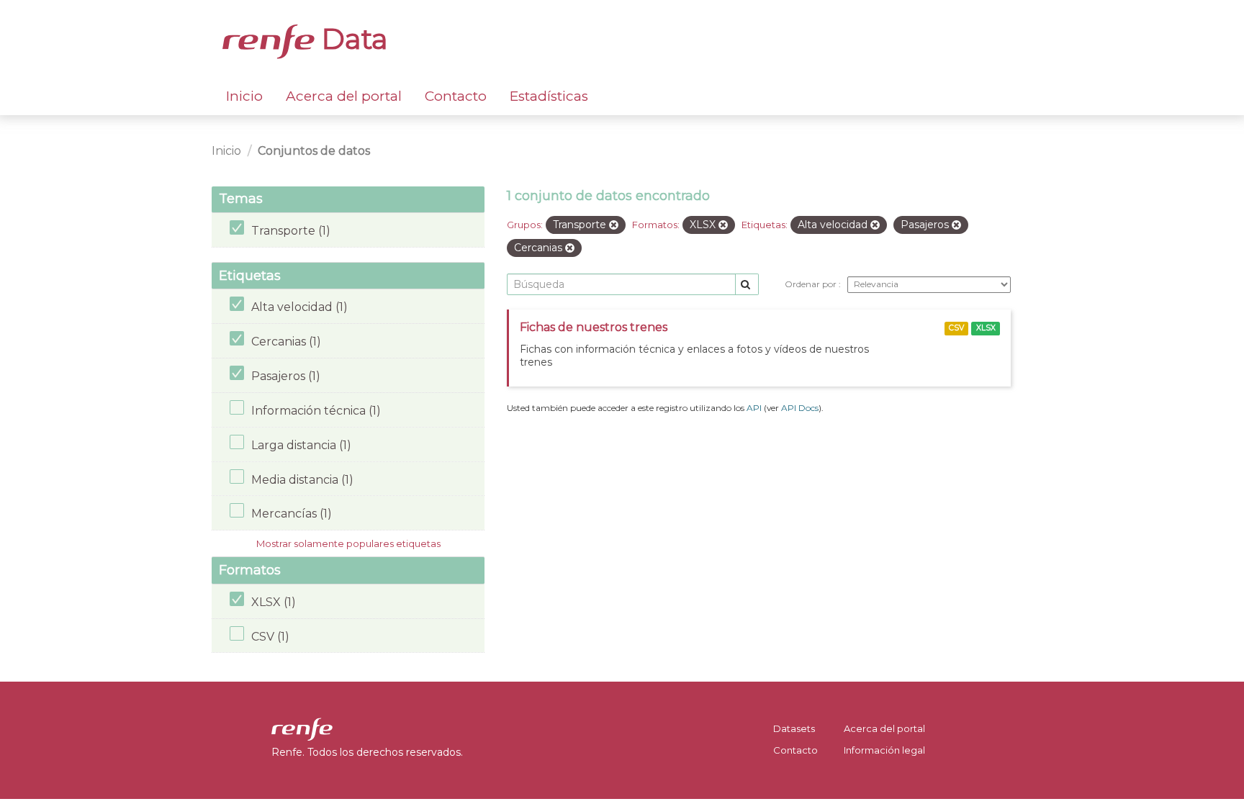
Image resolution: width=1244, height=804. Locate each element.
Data (351, 39)
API (754, 407)
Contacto (456, 96)
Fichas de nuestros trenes (593, 327)
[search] (747, 285)
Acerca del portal (344, 96)
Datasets (794, 728)
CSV (956, 328)
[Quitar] (613, 225)
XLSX (986, 328)
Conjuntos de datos (314, 151)
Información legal (884, 750)
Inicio (244, 96)
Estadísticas (549, 96)
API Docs (800, 407)
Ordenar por (812, 284)
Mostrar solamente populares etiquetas (348, 543)
